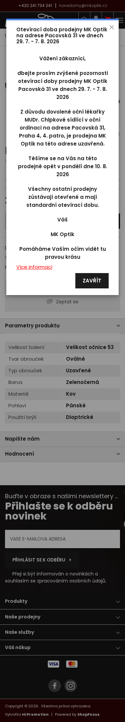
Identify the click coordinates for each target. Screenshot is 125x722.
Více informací (34, 267)
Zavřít (92, 280)
